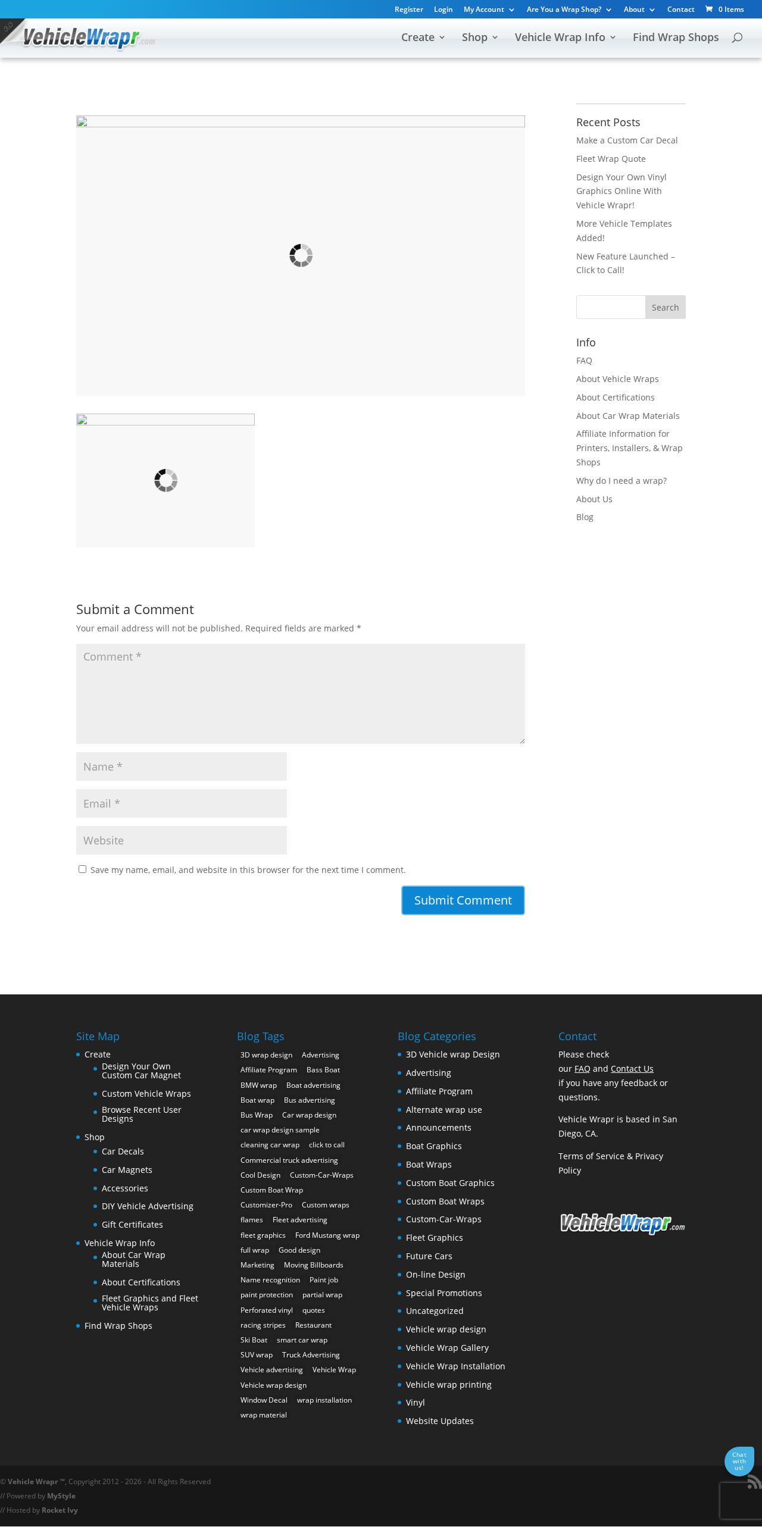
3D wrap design (266, 1055)
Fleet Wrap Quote (611, 158)
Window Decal (264, 1400)
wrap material (264, 1415)
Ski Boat (254, 1340)
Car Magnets (127, 1169)
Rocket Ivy (60, 1510)
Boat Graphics (434, 1145)
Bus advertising (309, 1100)
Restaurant (313, 1325)
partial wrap (322, 1295)
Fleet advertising (300, 1220)
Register (409, 10)
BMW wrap (259, 1085)
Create (418, 38)
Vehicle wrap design (274, 1385)
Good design (299, 1250)
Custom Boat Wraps (445, 1201)
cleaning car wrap (270, 1145)
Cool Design (260, 1175)
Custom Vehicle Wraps (146, 1093)
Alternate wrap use (444, 1109)
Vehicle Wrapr (33, 1481)
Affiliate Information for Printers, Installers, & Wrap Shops (629, 448)
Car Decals (123, 1151)
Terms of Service (591, 1156)
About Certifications (615, 397)
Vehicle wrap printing (449, 1384)
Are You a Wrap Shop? (564, 10)
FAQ (584, 360)
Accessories (125, 1188)
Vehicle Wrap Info (560, 38)
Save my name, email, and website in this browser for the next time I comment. (248, 869)
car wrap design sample (280, 1130)
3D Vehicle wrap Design (453, 1054)
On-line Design (436, 1274)
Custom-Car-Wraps (322, 1175)
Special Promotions (444, 1292)
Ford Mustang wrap (327, 1235)
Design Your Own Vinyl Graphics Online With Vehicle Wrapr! (621, 191)
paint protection (267, 1295)
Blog (585, 516)
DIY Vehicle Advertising (147, 1205)
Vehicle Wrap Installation (455, 1366)
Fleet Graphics (434, 1237)
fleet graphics (263, 1235)
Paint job (324, 1280)
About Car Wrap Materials (628, 415)
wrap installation (324, 1400)
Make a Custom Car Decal (627, 140)
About (634, 10)
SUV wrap (257, 1355)
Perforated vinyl (267, 1310)
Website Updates (440, 1420)
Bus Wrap (257, 1115)
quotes (313, 1310)
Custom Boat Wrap (272, 1190)
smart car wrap (302, 1340)
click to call (327, 1145)
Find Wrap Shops (676, 38)
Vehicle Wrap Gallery (447, 1347)
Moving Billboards (313, 1265)
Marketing (257, 1265)
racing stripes (263, 1325)
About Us (594, 499)
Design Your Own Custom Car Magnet (141, 1071)
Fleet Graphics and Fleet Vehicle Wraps (150, 1303)
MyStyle (61, 1496)
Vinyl (415, 1402)
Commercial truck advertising (289, 1160)
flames (252, 1220)
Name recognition (270, 1280)
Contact (681, 10)
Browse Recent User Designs (142, 1114)
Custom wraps (325, 1205)
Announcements (438, 1127)
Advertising (320, 1055)
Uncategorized (435, 1310)
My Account (484, 10)
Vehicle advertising (272, 1370)
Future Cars (429, 1255)
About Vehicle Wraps (617, 378)
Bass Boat (323, 1070)
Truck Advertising (311, 1355)
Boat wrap (257, 1100)
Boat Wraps (429, 1164)
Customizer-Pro (266, 1205)
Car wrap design (309, 1115)
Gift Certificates (132, 1224)
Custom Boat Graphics (450, 1182)
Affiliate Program (269, 1070)
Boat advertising (313, 1085)
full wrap (255, 1250)
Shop (475, 38)
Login (443, 10)
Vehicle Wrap (334, 1370)
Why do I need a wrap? (621, 480)
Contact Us (632, 1068)
